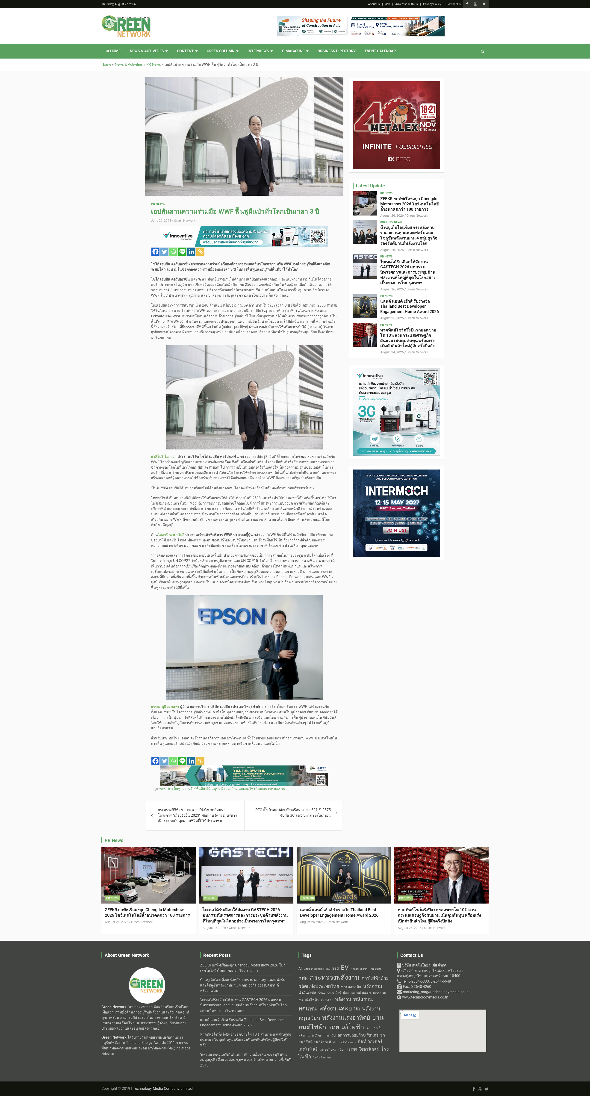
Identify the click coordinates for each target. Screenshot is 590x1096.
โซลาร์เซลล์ (369, 1049)
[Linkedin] (191, 252)
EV (345, 967)
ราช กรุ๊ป (329, 1035)
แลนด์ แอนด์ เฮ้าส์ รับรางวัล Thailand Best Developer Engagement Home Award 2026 (409, 306)
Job (387, 4)
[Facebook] (155, 252)
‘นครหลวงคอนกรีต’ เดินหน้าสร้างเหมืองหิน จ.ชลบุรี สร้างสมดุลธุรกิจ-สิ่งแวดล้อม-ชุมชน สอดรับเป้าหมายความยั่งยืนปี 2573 (246, 1059)
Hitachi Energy (359, 968)
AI (300, 968)
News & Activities (147, 51)
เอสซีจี (352, 1049)
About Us (374, 4)
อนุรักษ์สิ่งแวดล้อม (224, 789)
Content (185, 51)
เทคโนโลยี (308, 1049)
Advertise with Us (406, 4)
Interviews (258, 51)
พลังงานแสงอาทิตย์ (346, 1017)
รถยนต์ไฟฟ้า (346, 1027)
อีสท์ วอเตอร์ (370, 1041)
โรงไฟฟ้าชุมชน (322, 1057)
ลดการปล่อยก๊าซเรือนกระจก (361, 1035)
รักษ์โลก (316, 1035)
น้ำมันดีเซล (307, 992)
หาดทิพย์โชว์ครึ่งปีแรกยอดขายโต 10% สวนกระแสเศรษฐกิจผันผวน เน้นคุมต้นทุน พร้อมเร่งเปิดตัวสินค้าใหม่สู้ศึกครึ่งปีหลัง (408, 338)
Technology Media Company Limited (163, 1089)
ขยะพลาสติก (351, 986)
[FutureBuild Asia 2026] (361, 18)
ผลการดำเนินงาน (361, 992)
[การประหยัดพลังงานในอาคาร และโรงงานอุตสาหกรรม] (244, 768)
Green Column (220, 51)
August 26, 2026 (392, 215)
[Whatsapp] (173, 252)
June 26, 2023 (161, 220)
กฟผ (303, 978)
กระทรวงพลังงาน (335, 977)
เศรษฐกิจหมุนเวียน (332, 1049)
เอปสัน (243, 789)
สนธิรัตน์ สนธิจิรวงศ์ (314, 1042)
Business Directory (337, 51)
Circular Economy (314, 968)
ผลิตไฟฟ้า (312, 1000)
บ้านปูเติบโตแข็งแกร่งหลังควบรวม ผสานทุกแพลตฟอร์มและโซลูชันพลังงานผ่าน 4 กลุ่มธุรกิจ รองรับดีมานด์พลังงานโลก (408, 235)
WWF (163, 789)
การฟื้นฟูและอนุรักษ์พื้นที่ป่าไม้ (189, 789)
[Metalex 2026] (396, 84)
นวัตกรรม (372, 986)
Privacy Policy (432, 4)
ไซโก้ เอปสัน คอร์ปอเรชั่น (267, 789)
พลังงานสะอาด (339, 1008)
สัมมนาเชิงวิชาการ (344, 1042)
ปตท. (346, 992)
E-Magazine (293, 51)
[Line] (182, 252)
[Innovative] (244, 229)
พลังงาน (343, 999)
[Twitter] (164, 252)
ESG (335, 968)
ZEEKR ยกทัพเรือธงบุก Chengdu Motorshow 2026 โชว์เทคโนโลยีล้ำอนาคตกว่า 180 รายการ (409, 204)
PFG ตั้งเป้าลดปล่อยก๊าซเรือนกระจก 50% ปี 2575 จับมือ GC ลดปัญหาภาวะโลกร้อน (293, 812)
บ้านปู (321, 992)
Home (115, 51)
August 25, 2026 (392, 318)
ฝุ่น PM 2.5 (327, 1000)
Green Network (184, 220)
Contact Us (453, 4)
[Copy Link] (200, 252)
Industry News (391, 222)
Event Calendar (380, 51)
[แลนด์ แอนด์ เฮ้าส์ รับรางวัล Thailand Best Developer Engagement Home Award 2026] (365, 306)
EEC (328, 968)
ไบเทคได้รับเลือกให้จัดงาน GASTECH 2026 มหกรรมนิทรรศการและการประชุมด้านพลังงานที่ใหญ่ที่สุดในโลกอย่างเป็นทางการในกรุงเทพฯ (408, 272)
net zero (375, 969)
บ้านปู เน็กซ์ (334, 992)
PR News (158, 204)
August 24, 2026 (392, 352)
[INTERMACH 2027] (396, 472)
